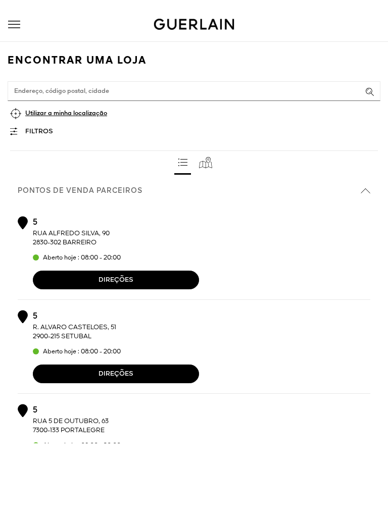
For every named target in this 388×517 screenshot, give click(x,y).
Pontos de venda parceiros (80, 190)
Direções (116, 280)
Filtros (39, 131)
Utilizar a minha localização (66, 113)
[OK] (370, 92)
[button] (14, 24)
